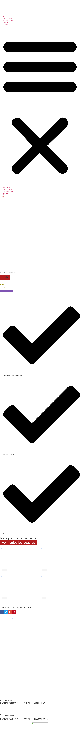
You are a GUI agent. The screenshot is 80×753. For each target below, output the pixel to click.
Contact (5, 24)
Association (6, 17)
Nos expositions (8, 20)
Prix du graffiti (7, 18)
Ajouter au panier (6, 291)
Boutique (5, 22)
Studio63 (30, 607)
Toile (6, 272)
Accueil (2, 272)
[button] (40, 105)
